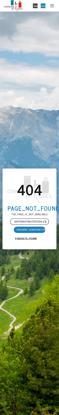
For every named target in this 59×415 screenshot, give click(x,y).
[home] (13, 5)
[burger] (52, 5)
